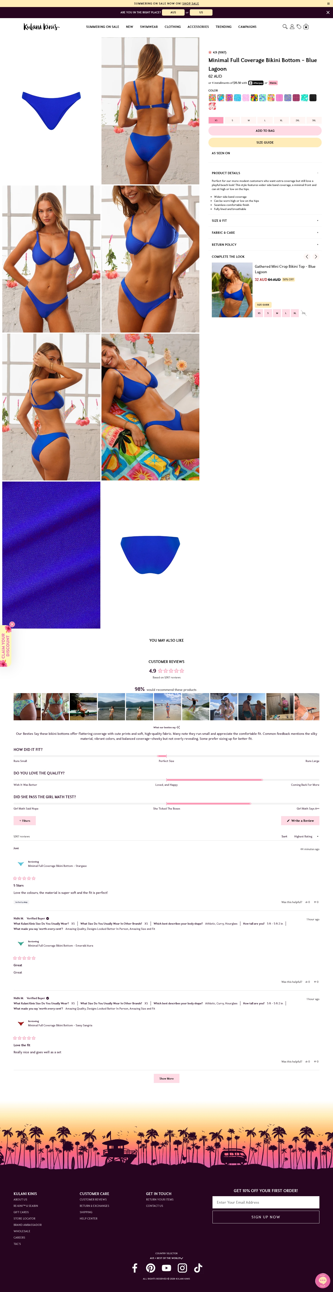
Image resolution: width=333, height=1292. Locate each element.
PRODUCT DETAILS (226, 173)
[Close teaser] (12, 624)
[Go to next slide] (316, 256)
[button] (27, 706)
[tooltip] (178, 727)
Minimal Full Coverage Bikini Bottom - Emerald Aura (60, 945)
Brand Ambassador (28, 1225)
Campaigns (247, 27)
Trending (224, 27)
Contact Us (154, 1206)
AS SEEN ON (221, 153)
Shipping (86, 1212)
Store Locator (24, 1218)
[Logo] (42, 26)
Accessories (198, 27)
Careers (19, 1237)
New (129, 27)
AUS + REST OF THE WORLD (165, 1258)
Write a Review (304, 821)
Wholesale (22, 1231)
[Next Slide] (315, 706)
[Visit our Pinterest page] (150, 1268)
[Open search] (285, 26)
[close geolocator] (328, 12)
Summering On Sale (102, 27)
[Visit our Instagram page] (182, 1268)
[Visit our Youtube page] (166, 1268)
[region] (166, 706)
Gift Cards (21, 1212)
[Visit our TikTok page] (198, 1268)
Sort (285, 836)
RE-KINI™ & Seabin (26, 1206)
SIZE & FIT (219, 221)
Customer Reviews (93, 1199)
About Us (20, 1199)
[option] (216, 120)
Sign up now (265, 1217)
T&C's (17, 1244)
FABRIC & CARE (223, 233)
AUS (173, 12)
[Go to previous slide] (307, 256)
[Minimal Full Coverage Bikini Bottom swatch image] (212, 98)
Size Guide (265, 142)
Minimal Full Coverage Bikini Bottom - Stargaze (57, 866)
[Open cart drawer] (306, 26)
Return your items (160, 1199)
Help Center (88, 1218)
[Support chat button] (323, 1281)
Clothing (173, 27)
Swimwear (149, 27)
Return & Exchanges (94, 1206)
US (201, 12)
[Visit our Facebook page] (134, 1268)
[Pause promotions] (328, 3)
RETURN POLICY (224, 245)
